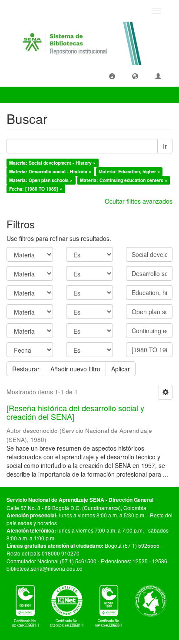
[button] (112, 75)
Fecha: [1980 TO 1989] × (35, 188)
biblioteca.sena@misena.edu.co (45, 568)
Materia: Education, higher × (129, 171)
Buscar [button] (23, 94)
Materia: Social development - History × (52, 162)
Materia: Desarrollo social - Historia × (50, 171)
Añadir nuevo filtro (75, 368)
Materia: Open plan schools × (41, 180)
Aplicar (120, 368)
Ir (165, 146)
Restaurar (26, 368)
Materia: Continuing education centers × (123, 180)
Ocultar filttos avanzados (138, 201)
